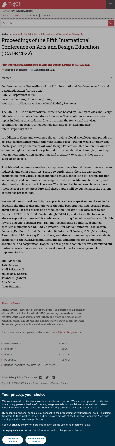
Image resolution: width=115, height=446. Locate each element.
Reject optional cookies (36, 439)
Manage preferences (13, 430)
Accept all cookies (13, 439)
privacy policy (20, 424)
